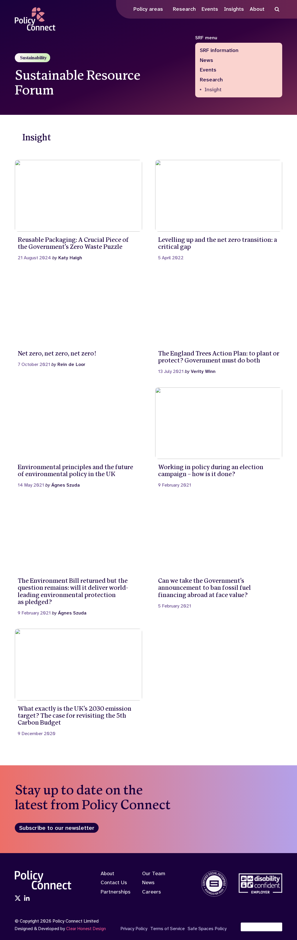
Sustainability (33, 57)
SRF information (219, 50)
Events (208, 70)
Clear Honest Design (86, 929)
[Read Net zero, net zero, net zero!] (78, 320)
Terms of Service (167, 928)
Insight (213, 90)
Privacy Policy (133, 928)
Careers (151, 891)
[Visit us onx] (18, 898)
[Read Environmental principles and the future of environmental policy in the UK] (78, 437)
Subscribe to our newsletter (56, 828)
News (206, 60)
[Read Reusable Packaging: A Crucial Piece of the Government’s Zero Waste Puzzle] (78, 210)
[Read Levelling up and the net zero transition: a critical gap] (218, 210)
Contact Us (114, 882)
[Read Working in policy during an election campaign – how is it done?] (218, 437)
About (107, 873)
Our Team (153, 873)
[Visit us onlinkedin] (27, 898)
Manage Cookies (264, 927)
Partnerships (116, 891)
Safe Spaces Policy (207, 928)
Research (211, 80)
